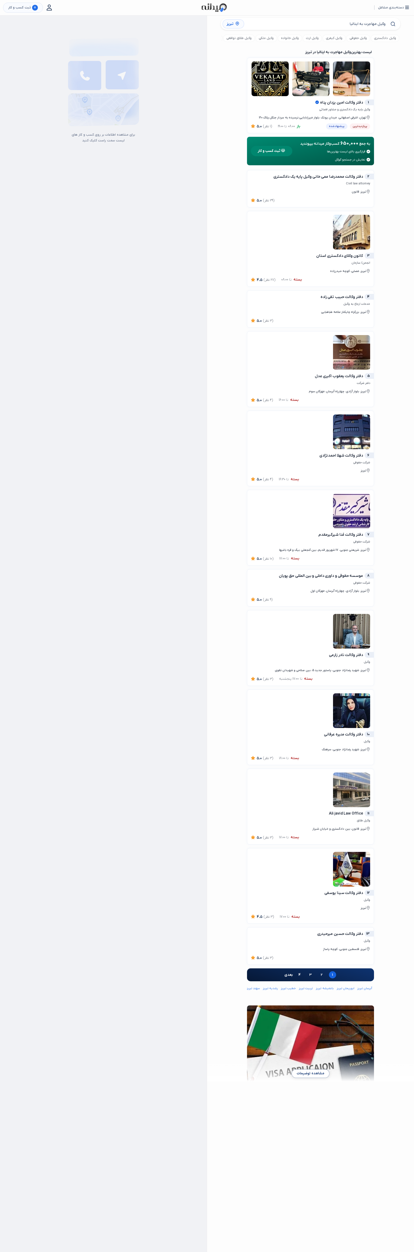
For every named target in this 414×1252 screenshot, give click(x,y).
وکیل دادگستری (385, 38)
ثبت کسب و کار (22, 8)
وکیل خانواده (290, 38)
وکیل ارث (312, 38)
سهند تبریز (253, 988)
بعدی (288, 974)
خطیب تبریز (288, 988)
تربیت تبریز (306, 988)
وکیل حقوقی (358, 38)
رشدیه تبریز (270, 988)
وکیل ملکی (266, 38)
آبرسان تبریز (364, 988)
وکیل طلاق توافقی (239, 38)
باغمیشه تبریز (325, 988)
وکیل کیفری (334, 38)
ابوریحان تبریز (345, 988)
